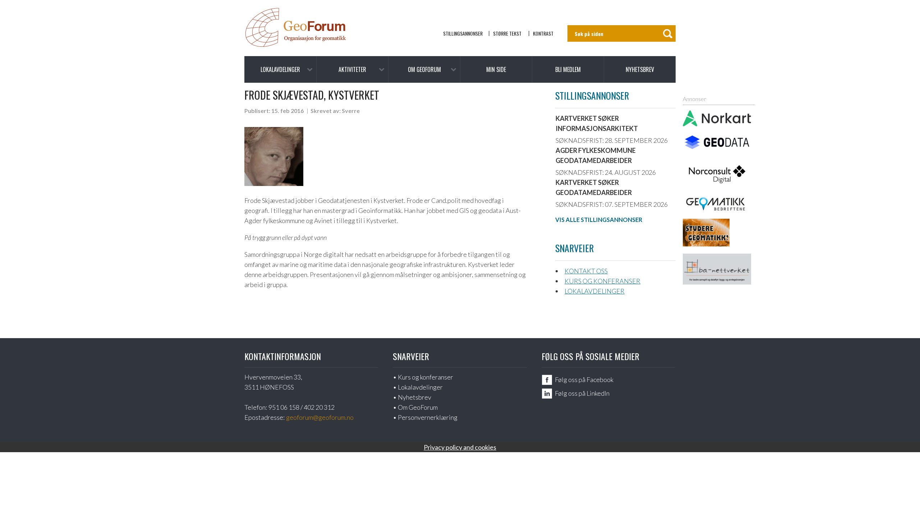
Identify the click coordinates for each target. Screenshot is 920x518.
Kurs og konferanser (602, 281)
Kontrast (543, 33)
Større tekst (507, 33)
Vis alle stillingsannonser (598, 219)
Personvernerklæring (427, 417)
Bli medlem (568, 69)
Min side (496, 69)
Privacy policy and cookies (460, 447)
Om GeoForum (424, 69)
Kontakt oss (586, 271)
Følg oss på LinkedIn (582, 393)
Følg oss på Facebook (584, 379)
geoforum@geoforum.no (320, 417)
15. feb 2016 (287, 110)
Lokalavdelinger (280, 69)
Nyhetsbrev (640, 69)
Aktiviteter (352, 69)
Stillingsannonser (463, 33)
